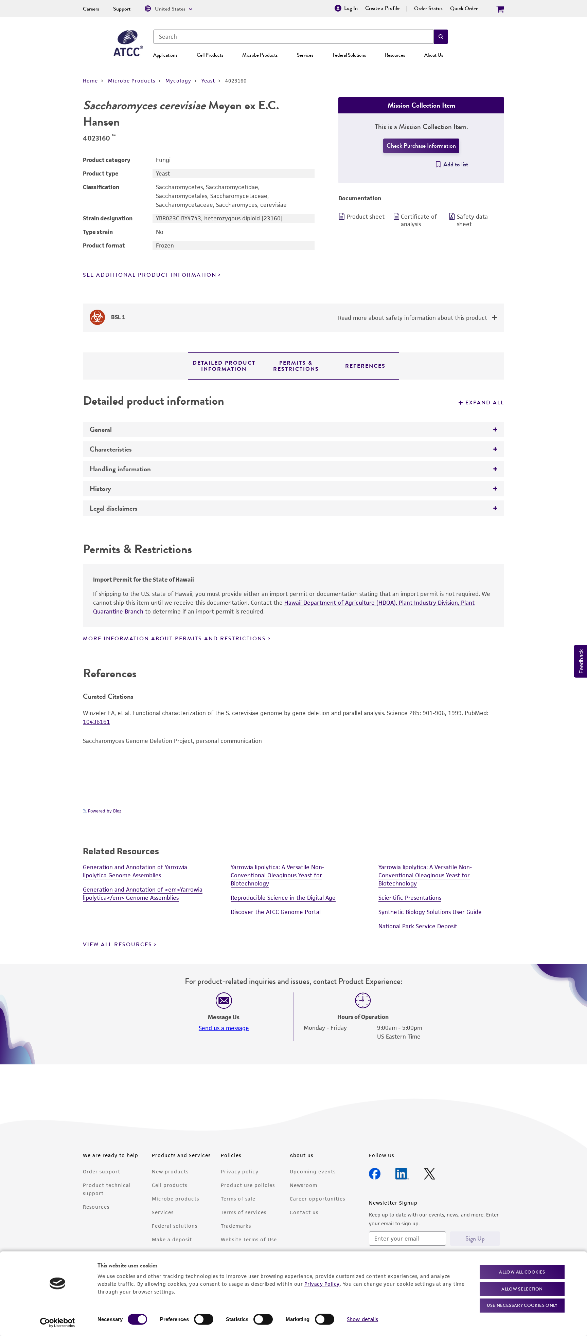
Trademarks (236, 1226)
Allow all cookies (522, 1272)
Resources (395, 55)
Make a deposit (172, 1239)
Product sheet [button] (366, 216)
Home (90, 80)
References (365, 366)
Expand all (484, 403)
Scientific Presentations (409, 897)
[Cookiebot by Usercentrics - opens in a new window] (57, 1323)
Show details (362, 1319)
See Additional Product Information (149, 275)
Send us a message (224, 1028)
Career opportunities (317, 1198)
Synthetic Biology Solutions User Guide (430, 912)
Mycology (178, 80)
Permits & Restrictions (296, 366)
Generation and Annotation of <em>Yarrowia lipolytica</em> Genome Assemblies (142, 893)
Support (122, 9)
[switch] (203, 1319)
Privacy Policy (322, 1283)
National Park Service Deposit (417, 926)
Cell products (169, 1185)
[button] (441, 37)
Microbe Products (260, 55)
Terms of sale (238, 1198)
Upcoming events (313, 1171)
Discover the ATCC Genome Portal (276, 912)
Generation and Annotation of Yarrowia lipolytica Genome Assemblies (135, 871)
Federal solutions (174, 1226)
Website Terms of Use (249, 1239)
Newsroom (303, 1185)
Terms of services (243, 1212)
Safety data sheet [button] (472, 220)
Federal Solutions (349, 55)
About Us (433, 55)
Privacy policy (240, 1171)
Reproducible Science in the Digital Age (283, 897)
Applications (165, 55)
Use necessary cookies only (522, 1305)
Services (305, 55)
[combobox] (293, 37)
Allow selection (522, 1288)
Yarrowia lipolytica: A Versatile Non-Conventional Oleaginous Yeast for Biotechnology (277, 875)
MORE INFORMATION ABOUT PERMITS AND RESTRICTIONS (174, 639)
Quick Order (464, 8)
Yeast (208, 80)
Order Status (428, 8)
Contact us (304, 1212)
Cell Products (210, 55)
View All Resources (117, 944)
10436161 (96, 722)
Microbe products (175, 1198)
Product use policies (248, 1185)
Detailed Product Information (224, 366)
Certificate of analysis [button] (419, 220)
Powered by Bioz (104, 811)
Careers (91, 9)
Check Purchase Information (421, 145)
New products (170, 1171)
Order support (101, 1171)
